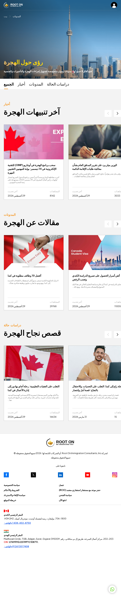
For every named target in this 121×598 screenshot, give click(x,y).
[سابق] (108, 113)
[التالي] (117, 113)
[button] (6, 474)
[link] (34, 162)
